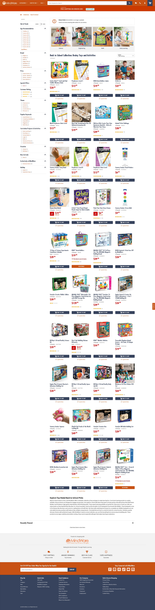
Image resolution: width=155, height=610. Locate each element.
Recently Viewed (26, 523)
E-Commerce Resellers (108, 591)
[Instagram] (133, 569)
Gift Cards (39, 580)
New (21, 584)
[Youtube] (128, 569)
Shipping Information (64, 584)
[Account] (144, 3)
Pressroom (82, 591)
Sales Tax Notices (63, 591)
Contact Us (61, 580)
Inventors (82, 589)
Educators (22, 591)
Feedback (153, 306)
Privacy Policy (106, 580)
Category (22, 582)
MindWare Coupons (42, 584)
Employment (83, 593)
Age (21, 580)
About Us (82, 584)
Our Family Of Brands (85, 582)
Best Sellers (23, 589)
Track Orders (62, 586)
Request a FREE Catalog (43, 586)
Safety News (106, 586)
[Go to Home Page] (21, 15)
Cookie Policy (106, 593)
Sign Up (72, 569)
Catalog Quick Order (42, 582)
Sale (21, 593)
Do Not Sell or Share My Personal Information (114, 589)
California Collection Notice (110, 584)
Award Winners (24, 586)
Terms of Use (106, 582)
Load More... (24, 49)
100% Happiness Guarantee (86, 580)
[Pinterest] (119, 569)
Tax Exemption (62, 593)
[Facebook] (110, 569)
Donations (82, 586)
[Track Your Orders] (136, 3)
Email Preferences (63, 598)
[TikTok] (123, 569)
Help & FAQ (61, 589)
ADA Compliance (63, 595)
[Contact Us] (140, 3)
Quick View (60, 98)
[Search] (129, 3)
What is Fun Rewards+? (64, 600)
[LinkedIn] (114, 569)
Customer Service (63, 582)
